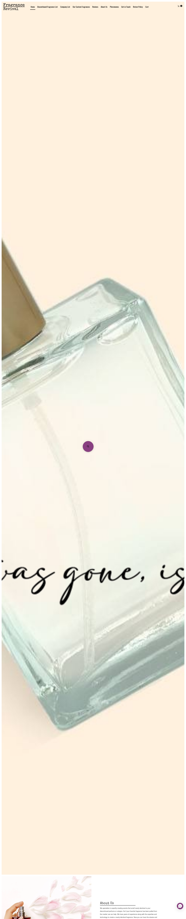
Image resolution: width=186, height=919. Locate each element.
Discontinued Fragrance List (47, 6)
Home (33, 6)
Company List (65, 6)
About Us (104, 6)
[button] (88, 446)
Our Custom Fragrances (81, 6)
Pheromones (114, 6)
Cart (147, 6)
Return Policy (138, 6)
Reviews (95, 6)
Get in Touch (125, 6)
